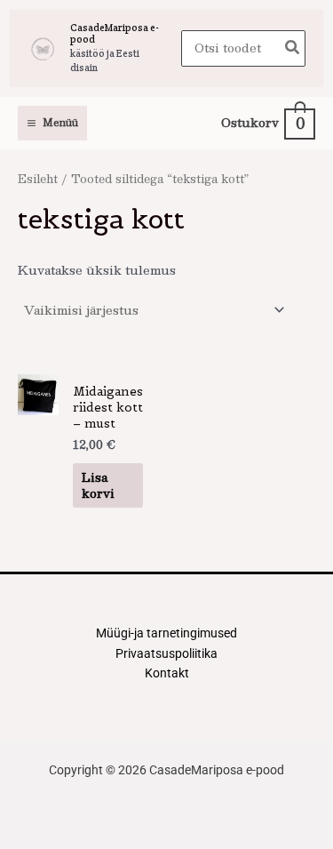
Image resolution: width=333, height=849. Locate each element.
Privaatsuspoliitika (166, 653)
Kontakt (167, 673)
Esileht (38, 178)
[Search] (293, 48)
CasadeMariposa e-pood (114, 33)
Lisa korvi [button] (98, 485)
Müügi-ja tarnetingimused (166, 633)
